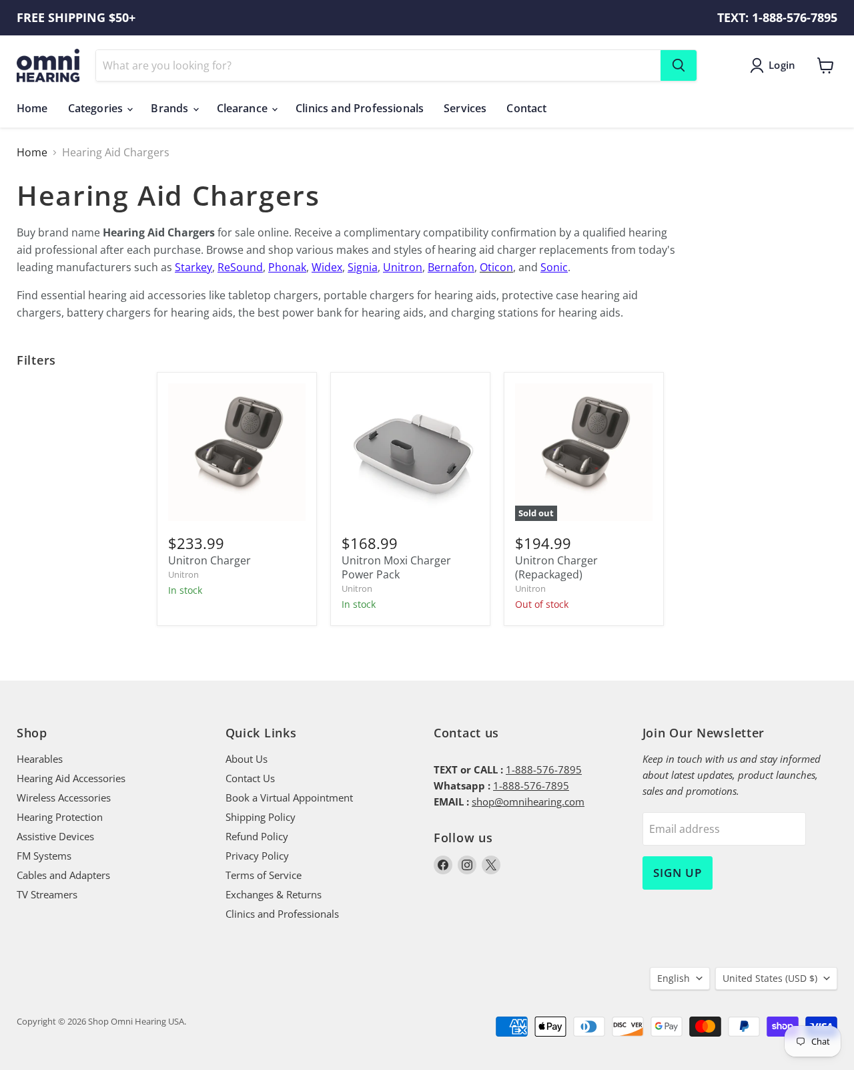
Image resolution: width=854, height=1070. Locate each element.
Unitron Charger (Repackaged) (556, 567)
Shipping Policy (261, 817)
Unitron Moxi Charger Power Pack (396, 567)
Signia (363, 267)
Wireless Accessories (64, 797)
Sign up (677, 872)
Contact (526, 108)
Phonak (287, 267)
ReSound (240, 267)
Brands (171, 108)
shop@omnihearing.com (528, 801)
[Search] (679, 65)
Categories (97, 108)
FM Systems (44, 855)
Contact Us (250, 778)
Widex (327, 267)
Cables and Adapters (63, 875)
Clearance (244, 108)
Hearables (40, 758)
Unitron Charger (209, 560)
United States (770, 978)
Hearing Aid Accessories (71, 778)
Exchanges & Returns (274, 894)
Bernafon (451, 267)
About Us (247, 758)
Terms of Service (264, 875)
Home (32, 108)
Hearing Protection (60, 817)
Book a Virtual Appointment (289, 797)
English (673, 978)
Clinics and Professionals (360, 108)
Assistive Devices (55, 836)
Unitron (402, 267)
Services (465, 108)
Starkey (193, 267)
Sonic (554, 267)
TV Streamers (47, 894)
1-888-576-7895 (544, 769)
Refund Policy (257, 836)
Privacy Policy (257, 855)
